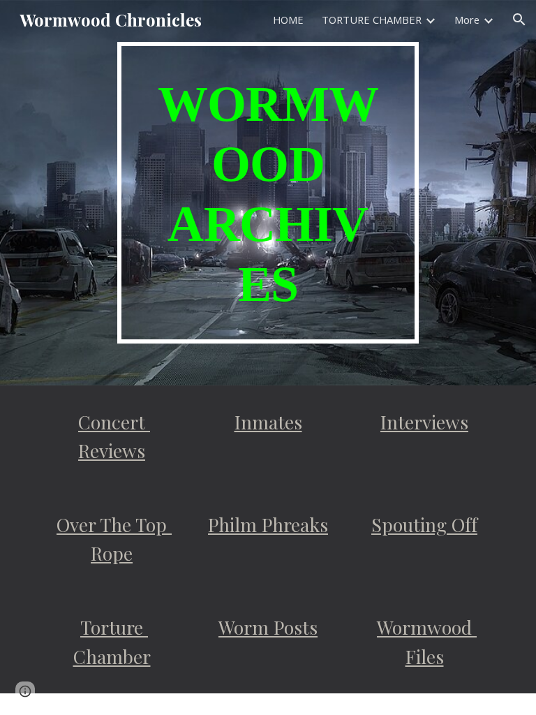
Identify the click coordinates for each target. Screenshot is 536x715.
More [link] (466, 20)
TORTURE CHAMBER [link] (372, 20)
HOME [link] (288, 20)
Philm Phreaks (268, 524)
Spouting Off (424, 524)
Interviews (424, 421)
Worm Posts (268, 627)
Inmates (268, 421)
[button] (519, 19)
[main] (267, 193)
